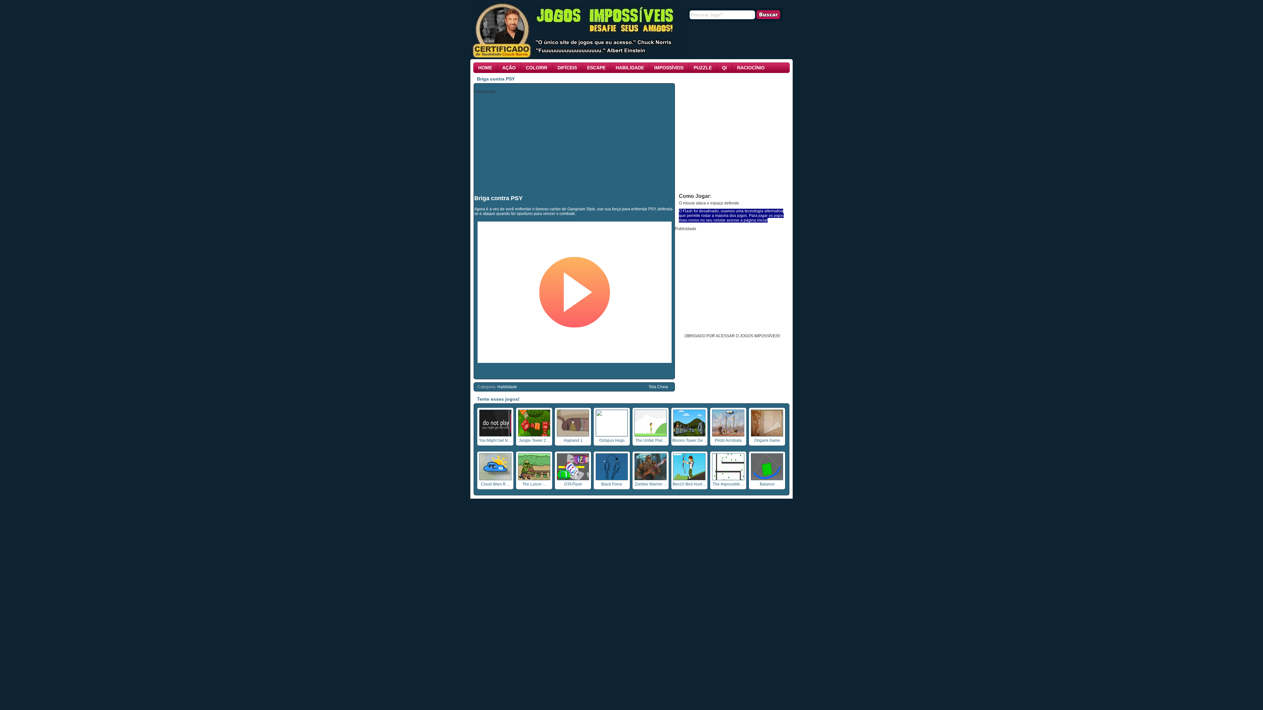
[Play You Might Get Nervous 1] (495, 435)
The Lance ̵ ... (534, 484)
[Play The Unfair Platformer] (650, 435)
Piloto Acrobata (728, 440)
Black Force (611, 484)
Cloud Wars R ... (495, 484)
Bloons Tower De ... (689, 440)
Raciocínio (751, 67)
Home (485, 67)
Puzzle (703, 67)
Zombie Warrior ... (650, 484)
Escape (596, 67)
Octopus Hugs (612, 440)
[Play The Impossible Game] (728, 479)
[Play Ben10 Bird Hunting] (689, 479)
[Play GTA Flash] (573, 479)
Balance (767, 484)
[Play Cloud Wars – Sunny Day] (495, 479)
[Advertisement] (574, 144)
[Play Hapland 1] (573, 435)
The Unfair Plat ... (650, 440)
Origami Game (767, 440)
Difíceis (567, 67)
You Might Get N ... (495, 440)
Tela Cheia (658, 387)
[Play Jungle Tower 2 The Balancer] (534, 435)
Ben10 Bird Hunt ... (689, 484)
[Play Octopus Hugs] (612, 435)
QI (724, 67)
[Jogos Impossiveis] (577, 57)
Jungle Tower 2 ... (534, 440)
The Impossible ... (728, 484)
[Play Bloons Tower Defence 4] (689, 435)
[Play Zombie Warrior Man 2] (650, 479)
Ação (509, 67)
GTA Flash (573, 484)
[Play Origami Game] (767, 435)
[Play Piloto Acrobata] (728, 435)
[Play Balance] (767, 479)
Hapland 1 (573, 440)
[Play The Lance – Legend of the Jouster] (534, 479)
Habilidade (630, 67)
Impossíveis (668, 67)
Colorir (536, 67)
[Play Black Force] (612, 479)
